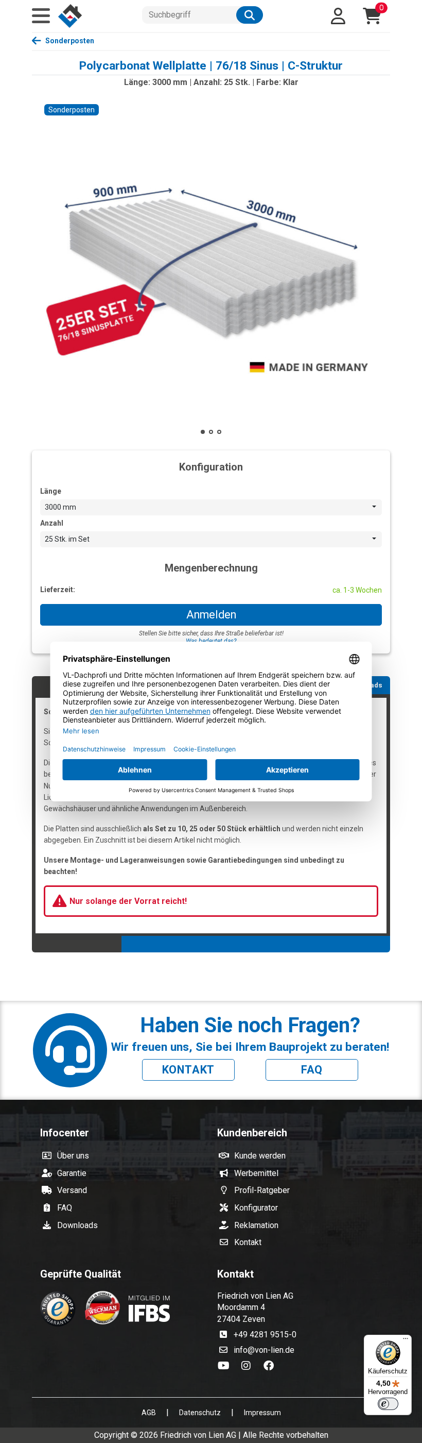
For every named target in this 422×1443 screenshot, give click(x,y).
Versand (72, 1190)
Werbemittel (256, 1173)
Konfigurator (256, 1208)
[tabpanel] (211, 815)
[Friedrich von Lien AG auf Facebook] (270, 1366)
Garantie (71, 1173)
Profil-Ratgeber (262, 1190)
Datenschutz (200, 1412)
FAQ (312, 1069)
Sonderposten (69, 41)
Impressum (262, 1412)
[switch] (388, 1404)
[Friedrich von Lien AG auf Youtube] (226, 1366)
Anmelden (211, 614)
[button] (41, 16)
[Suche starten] (249, 15)
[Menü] (405, 1341)
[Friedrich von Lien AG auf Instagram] (249, 1366)
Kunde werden (260, 1156)
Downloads (77, 1225)
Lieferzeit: (57, 589)
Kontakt (188, 1069)
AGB (149, 1412)
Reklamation (256, 1225)
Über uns (73, 1156)
